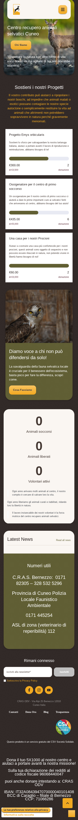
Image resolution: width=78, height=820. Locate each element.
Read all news (63, 540)
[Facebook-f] (29, 690)
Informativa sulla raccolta (19, 814)
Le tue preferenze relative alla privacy (26, 809)
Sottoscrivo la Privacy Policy (22, 680)
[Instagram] (39, 690)
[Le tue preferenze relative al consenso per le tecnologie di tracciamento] (71, 813)
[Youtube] (49, 690)
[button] (21, 45)
